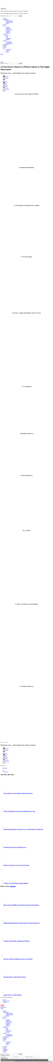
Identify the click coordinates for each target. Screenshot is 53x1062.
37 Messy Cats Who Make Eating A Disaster (15, 883)
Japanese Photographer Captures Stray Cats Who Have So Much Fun (23, 829)
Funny (7, 51)
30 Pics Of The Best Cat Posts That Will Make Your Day (19, 811)
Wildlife (8, 39)
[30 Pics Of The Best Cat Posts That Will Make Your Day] (27, 802)
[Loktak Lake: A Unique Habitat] (27, 986)
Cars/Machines (9, 43)
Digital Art (8, 28)
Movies (5, 24)
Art (4, 25)
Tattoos (7, 33)
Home (4, 18)
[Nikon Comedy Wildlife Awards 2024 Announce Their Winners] (27, 896)
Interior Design (9, 20)
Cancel (5, 1058)
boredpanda (5, 742)
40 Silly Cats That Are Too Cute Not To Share (16, 865)
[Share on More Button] (4, 79)
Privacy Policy (6, 1001)
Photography (6, 44)
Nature (4, 45)
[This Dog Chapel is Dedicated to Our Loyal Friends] (27, 950)
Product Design (9, 22)
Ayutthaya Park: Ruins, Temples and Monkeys (16, 941)
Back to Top (3, 1007)
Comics (7, 27)
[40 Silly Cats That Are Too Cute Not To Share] (27, 856)
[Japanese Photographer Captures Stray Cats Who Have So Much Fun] (27, 820)
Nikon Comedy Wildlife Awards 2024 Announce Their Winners (21, 905)
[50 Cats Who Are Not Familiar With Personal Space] (27, 784)
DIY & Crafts (9, 29)
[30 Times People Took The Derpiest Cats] (27, 838)
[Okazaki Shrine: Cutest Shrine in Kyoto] (27, 968)
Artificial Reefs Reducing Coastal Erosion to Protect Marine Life (21, 923)
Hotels (7, 23)
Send (2, 1058)
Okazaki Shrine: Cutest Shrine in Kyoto (14, 977)
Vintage (5, 40)
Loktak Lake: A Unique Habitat (12, 995)
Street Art (8, 32)
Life (4, 48)
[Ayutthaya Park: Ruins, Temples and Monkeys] (27, 932)
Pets (7, 37)
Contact (5, 1002)
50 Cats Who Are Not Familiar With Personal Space (18, 793)
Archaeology (9, 42)
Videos (4, 46)
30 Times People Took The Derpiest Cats (14, 847)
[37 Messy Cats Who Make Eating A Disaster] (27, 874)
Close (2, 1008)
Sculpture (8, 30)
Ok (16, 1060)
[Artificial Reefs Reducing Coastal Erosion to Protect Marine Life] (27, 914)
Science (7, 50)
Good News (8, 49)
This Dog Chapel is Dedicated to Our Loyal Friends (17, 959)
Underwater (8, 38)
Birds (7, 35)
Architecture (6, 19)
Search (20, 15)
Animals (5, 34)
